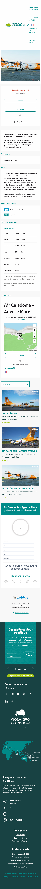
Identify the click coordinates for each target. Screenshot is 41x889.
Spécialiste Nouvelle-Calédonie (20, 863)
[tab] (13, 384)
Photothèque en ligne (20, 857)
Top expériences (20, 838)
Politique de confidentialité (27, 873)
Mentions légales (11, 873)
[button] (33, 25)
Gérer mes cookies (32, 876)
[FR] (32, 25)
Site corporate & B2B (20, 854)
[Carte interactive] (24, 25)
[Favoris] (28, 25)
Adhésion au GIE (20, 867)
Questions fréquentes (20, 841)
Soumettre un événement (20, 860)
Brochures (20, 834)
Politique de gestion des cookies (14, 876)
